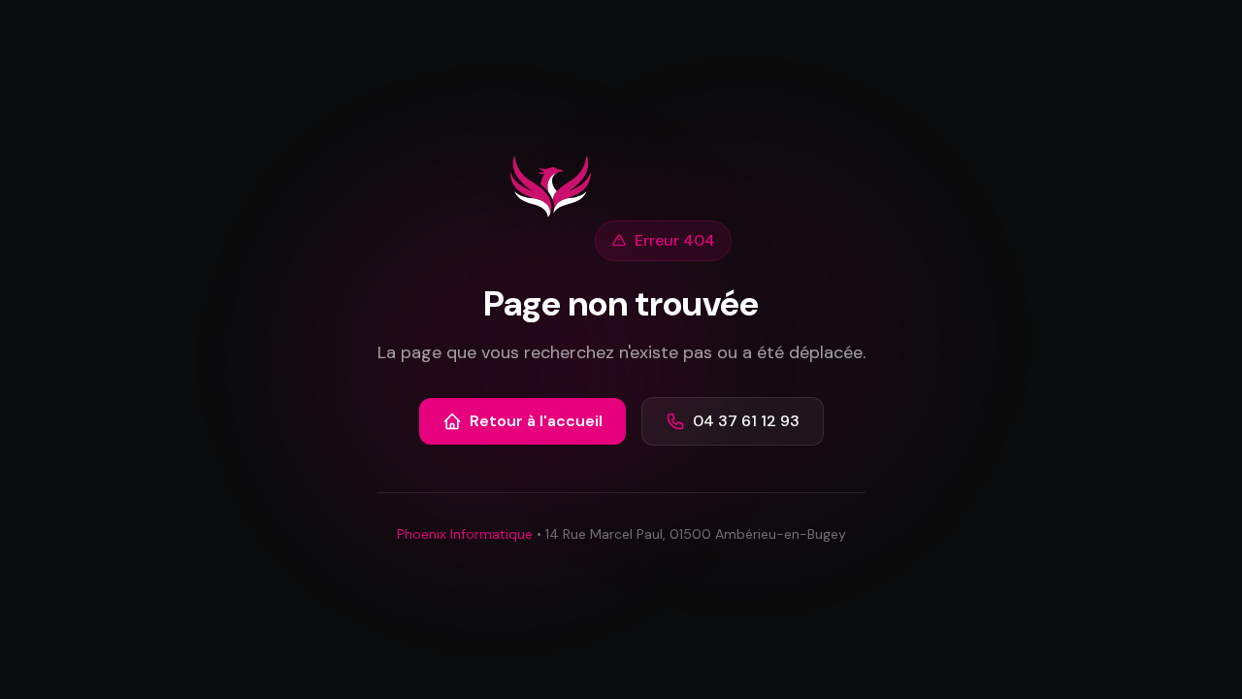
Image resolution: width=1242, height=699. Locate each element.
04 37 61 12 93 (746, 421)
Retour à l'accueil (536, 421)
